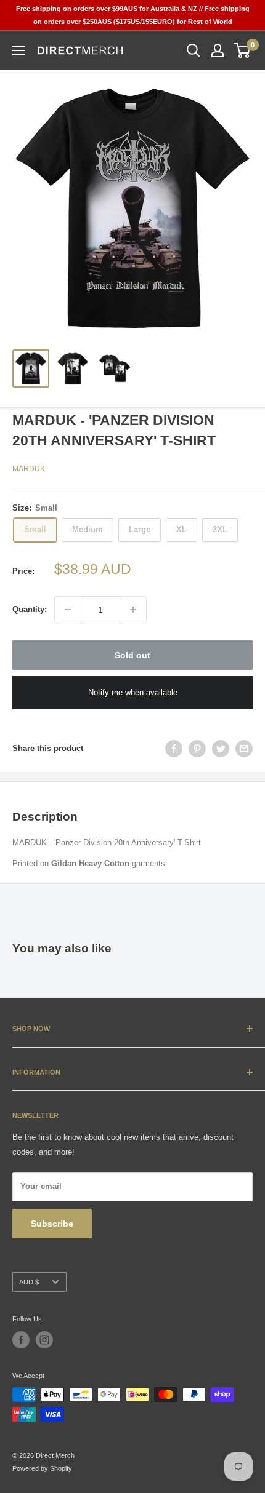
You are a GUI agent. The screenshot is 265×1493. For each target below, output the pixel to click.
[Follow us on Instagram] (44, 1339)
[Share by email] (244, 748)
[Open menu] (18, 50)
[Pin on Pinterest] (197, 748)
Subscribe (52, 1223)
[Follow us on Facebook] (21, 1339)
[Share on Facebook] (173, 748)
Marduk (28, 468)
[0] (242, 50)
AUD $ (29, 1282)
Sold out (132, 655)
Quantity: (29, 609)
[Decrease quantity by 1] (68, 610)
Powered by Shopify (42, 1468)
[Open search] (193, 50)
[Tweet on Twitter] (220, 748)
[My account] (217, 50)
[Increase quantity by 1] (133, 610)
